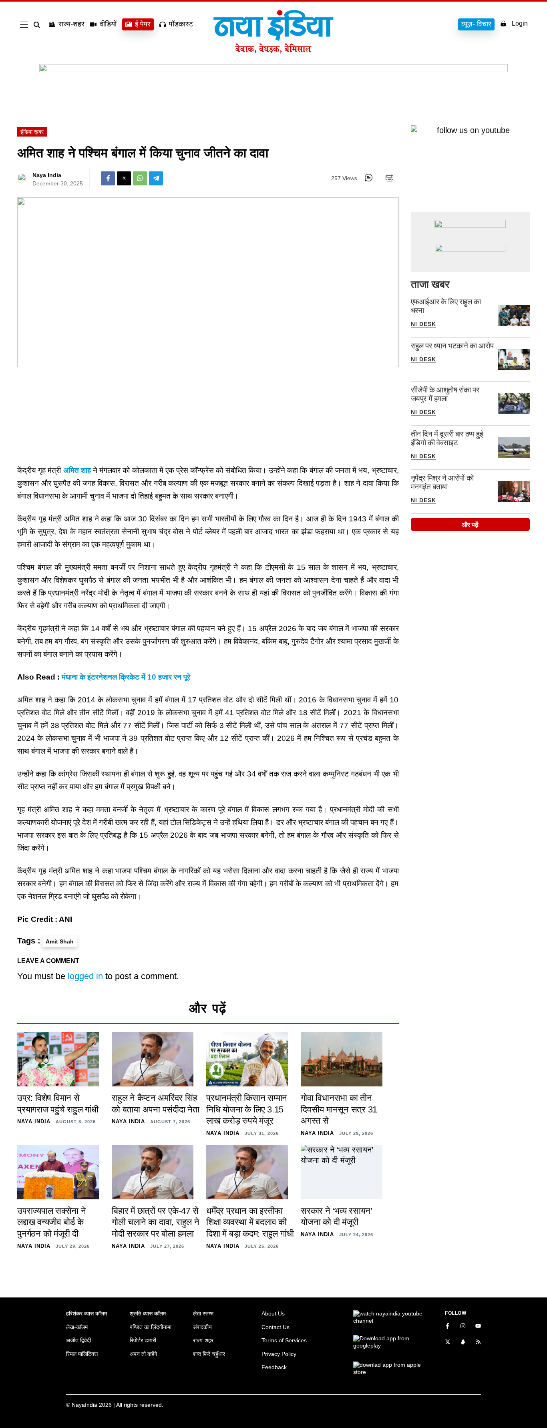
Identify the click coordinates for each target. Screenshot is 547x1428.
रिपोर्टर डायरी (143, 1340)
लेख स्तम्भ (203, 1313)
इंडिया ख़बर (32, 132)
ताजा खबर (430, 284)
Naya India (46, 175)
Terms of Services (284, 1340)
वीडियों (108, 24)
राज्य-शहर (71, 24)
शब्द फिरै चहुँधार (209, 1354)
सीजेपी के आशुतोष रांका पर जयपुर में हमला (445, 394)
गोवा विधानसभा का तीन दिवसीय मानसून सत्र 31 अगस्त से (339, 1109)
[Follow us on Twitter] (447, 1343)
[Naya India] (273, 51)
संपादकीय (202, 1327)
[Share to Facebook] (108, 178)
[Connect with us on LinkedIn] (463, 1343)
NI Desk (423, 324)
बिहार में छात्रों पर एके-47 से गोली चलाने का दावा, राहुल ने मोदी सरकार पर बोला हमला (155, 1222)
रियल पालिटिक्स (82, 1354)
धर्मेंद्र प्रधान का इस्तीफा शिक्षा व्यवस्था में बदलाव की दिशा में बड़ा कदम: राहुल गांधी (250, 1222)
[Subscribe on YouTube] (478, 1326)
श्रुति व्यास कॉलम (148, 1313)
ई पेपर (143, 24)
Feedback (274, 1367)
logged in (85, 976)
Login (520, 23)
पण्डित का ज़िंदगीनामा (150, 1327)
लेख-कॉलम (77, 1327)
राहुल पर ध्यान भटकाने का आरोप (452, 346)
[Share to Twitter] (124, 178)
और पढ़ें (470, 524)
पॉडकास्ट (181, 24)
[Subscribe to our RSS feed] (478, 1343)
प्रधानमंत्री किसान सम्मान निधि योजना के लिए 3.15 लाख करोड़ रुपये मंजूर (246, 1109)
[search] (38, 25)
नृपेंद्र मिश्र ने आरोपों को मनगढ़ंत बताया (442, 482)
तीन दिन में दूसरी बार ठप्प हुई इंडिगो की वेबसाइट (447, 438)
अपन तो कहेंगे (143, 1354)
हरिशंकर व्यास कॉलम (86, 1313)
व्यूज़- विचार (476, 24)
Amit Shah (60, 941)
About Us (273, 1313)
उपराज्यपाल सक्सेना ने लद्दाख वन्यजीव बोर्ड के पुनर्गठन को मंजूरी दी (51, 1222)
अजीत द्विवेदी (78, 1340)
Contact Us (275, 1327)
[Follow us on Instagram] (463, 1326)
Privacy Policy (278, 1354)
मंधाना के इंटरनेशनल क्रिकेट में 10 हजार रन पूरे (126, 677)
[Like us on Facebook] (447, 1326)
